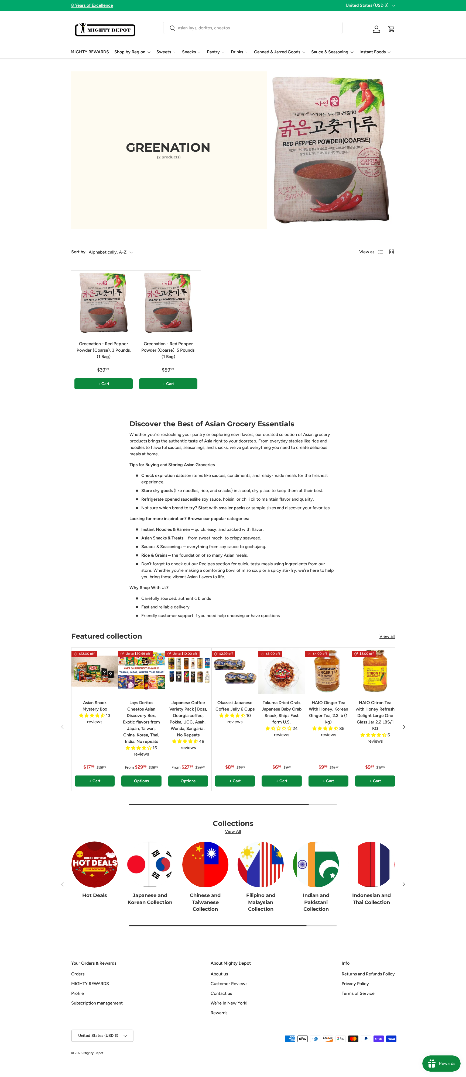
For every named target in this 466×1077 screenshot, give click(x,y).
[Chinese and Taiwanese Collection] (205, 864)
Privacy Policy (355, 983)
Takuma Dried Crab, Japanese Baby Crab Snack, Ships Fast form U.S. (281, 712)
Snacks (189, 51)
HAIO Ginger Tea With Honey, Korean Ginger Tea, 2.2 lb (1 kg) (328, 712)
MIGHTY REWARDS (90, 51)
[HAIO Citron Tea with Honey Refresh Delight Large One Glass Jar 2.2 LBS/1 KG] (375, 671)
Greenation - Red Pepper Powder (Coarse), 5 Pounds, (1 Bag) (168, 350)
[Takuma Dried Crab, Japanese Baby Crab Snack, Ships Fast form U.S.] (281, 671)
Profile (77, 993)
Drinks (237, 51)
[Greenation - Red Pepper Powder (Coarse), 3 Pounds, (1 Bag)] (103, 303)
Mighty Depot (93, 1053)
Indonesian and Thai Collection (371, 898)
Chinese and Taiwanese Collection (205, 902)
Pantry (213, 51)
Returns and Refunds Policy (368, 973)
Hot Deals (94, 895)
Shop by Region (129, 51)
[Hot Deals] (94, 864)
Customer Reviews (229, 983)
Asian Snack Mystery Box (95, 706)
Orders (77, 973)
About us (219, 973)
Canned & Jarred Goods (277, 51)
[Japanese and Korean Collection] (150, 864)
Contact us (221, 993)
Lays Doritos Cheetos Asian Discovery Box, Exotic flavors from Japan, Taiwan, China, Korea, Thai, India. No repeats (141, 722)
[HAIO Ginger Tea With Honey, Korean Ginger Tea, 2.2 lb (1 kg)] (328, 671)
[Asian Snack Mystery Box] (94, 671)
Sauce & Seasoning (329, 51)
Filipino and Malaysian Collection (260, 902)
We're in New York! (229, 1003)
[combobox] (252, 28)
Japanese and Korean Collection (150, 898)
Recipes (207, 563)
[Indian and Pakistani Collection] (316, 864)
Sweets (163, 51)
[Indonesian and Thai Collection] (371, 864)
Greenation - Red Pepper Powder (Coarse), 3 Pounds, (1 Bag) (104, 350)
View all (387, 636)
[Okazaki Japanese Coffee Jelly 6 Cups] (235, 671)
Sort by (78, 251)
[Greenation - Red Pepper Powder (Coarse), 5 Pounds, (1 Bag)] (168, 303)
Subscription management (97, 1003)
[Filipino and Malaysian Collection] (261, 864)
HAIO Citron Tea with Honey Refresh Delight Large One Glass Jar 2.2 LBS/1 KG (375, 715)
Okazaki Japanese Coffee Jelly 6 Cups (235, 706)
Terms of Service (358, 993)
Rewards (219, 1012)
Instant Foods (372, 51)
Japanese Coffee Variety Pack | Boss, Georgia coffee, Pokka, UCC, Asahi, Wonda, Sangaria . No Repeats (188, 718)
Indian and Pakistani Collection (316, 902)
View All (233, 831)
